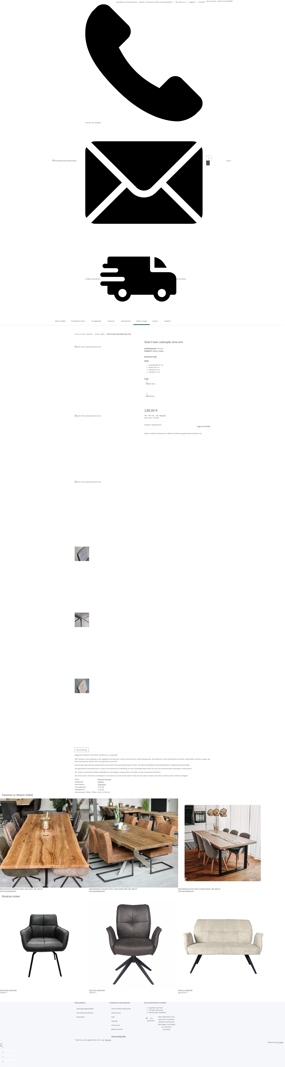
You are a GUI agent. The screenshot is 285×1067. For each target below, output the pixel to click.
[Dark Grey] (150, 385)
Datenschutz (116, 1013)
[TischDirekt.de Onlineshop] (64, 160)
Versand (162, 415)
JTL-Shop (280, 1042)
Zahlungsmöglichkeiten (85, 1009)
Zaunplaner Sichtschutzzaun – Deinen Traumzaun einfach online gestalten (144, 2)
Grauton (108, 779)
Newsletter (80, 1017)
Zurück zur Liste (80, 334)
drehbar (101, 782)
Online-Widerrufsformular (121, 1009)
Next (77, 746)
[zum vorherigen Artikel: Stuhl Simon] (133, 334)
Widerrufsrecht (117, 1029)
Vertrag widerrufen (118, 1036)
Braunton (101, 779)
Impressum (115, 1025)
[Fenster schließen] (76, 343)
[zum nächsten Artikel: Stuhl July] (137, 334)
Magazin (192, 2)
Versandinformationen (84, 1013)
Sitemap (114, 1021)
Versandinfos (181, 279)
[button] (219, 161)
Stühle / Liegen (158, 351)
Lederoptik (102, 784)
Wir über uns (180, 2)
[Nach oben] (1, 1045)
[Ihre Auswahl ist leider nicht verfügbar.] (150, 397)
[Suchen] (208, 163)
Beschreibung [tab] (82, 750)
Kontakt (202, 2)
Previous (79, 413)
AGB (112, 1017)
